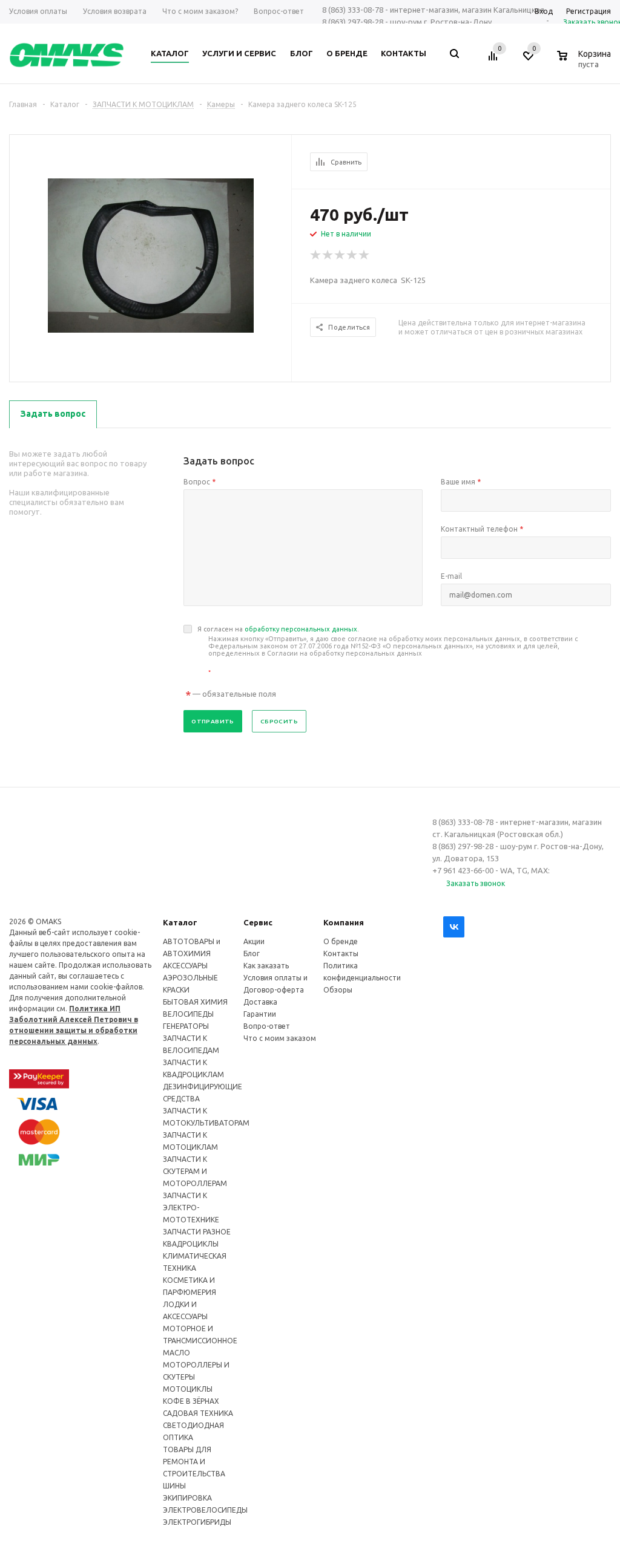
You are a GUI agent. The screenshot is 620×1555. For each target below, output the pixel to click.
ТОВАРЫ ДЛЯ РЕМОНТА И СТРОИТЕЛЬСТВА (194, 1462)
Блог (251, 953)
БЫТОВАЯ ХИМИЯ (195, 1002)
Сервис (257, 922)
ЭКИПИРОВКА (187, 1498)
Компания (343, 922)
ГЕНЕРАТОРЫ (186, 1026)
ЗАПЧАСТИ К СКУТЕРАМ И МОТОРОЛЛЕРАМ (195, 1171)
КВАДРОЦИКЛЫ (191, 1244)
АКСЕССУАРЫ (185, 966)
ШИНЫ (174, 1486)
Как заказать (266, 966)
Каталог (180, 922)
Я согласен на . (387, 650)
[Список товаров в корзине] (585, 62)
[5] (364, 255)
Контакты (340, 953)
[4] (352, 255)
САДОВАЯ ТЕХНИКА (198, 1413)
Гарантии (259, 1014)
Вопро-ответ (266, 1026)
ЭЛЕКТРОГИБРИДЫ (197, 1522)
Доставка (260, 1002)
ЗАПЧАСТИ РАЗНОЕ (197, 1232)
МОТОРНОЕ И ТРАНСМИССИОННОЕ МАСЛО (200, 1341)
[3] (340, 255)
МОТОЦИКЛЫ (188, 1389)
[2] (328, 255)
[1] (316, 255)
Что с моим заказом (279, 1038)
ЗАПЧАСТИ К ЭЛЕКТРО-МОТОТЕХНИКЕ (191, 1208)
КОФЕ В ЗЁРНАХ (191, 1401)
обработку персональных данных (301, 629)
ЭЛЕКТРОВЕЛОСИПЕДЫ (205, 1510)
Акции (254, 941)
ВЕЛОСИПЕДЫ (188, 1014)
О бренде (340, 941)
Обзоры (337, 990)
